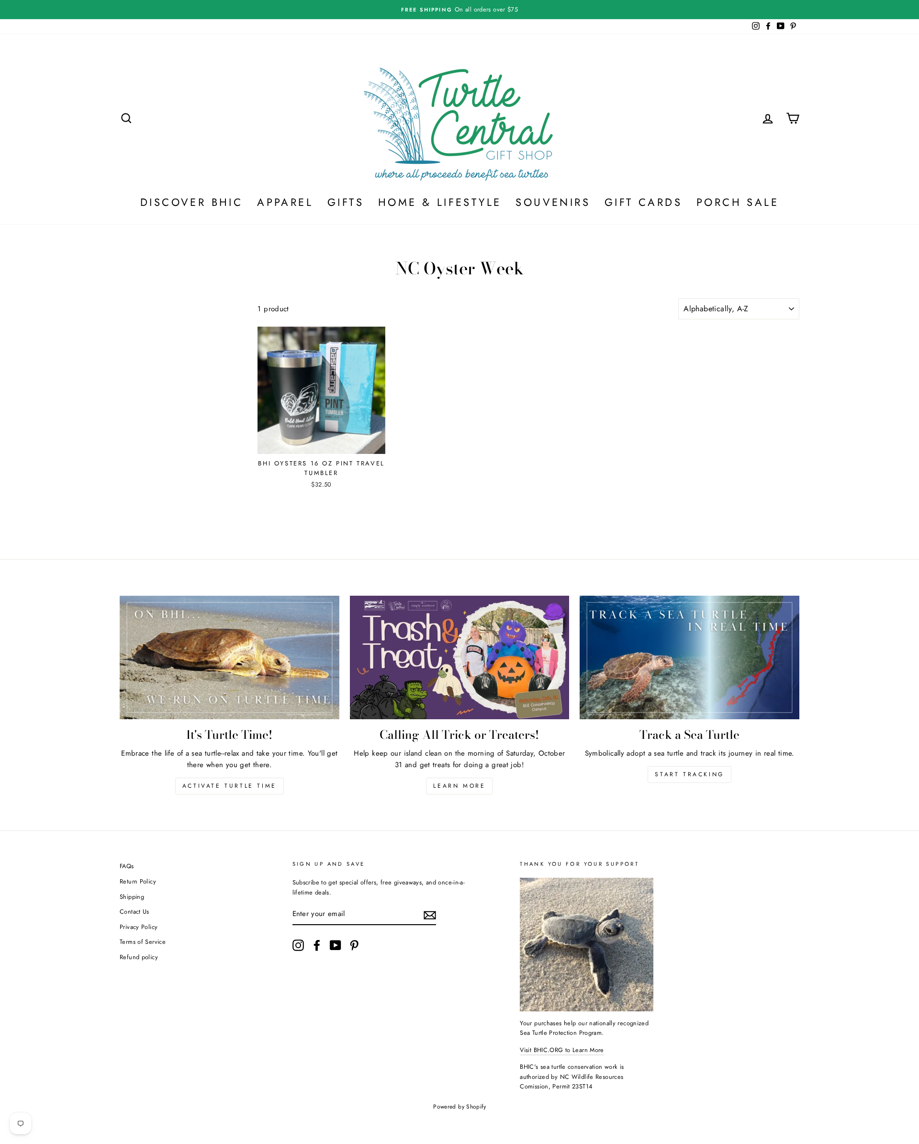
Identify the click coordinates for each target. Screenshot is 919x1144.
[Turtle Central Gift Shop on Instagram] (298, 945)
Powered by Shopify (459, 1106)
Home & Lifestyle (439, 202)
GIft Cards (643, 202)
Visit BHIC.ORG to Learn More (562, 1049)
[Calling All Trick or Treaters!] (460, 657)
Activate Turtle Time (229, 786)
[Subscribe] (430, 915)
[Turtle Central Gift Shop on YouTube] (335, 945)
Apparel (285, 202)
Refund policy (139, 957)
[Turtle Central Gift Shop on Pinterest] (354, 945)
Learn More (459, 786)
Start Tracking (689, 774)
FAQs (127, 866)
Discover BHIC (191, 202)
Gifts (345, 202)
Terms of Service (143, 941)
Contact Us (134, 911)
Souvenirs (553, 202)
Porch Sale (737, 202)
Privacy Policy (138, 926)
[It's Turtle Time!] (229, 657)
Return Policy (138, 881)
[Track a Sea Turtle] (689, 657)
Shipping (132, 896)
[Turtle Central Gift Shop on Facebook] (317, 945)
